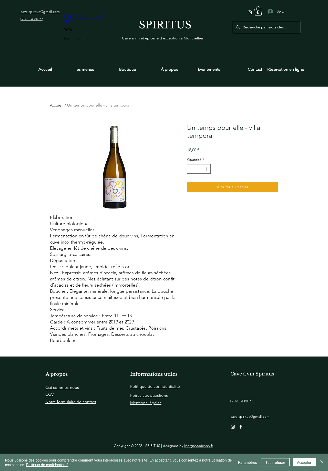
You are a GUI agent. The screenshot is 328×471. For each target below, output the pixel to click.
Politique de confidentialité (47, 464)
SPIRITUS (165, 25)
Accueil (57, 105)
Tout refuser (275, 462)
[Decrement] (191, 168)
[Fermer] (322, 462)
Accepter (304, 462)
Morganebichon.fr (198, 445)
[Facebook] (240, 426)
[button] (258, 11)
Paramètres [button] (247, 462)
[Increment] (206, 168)
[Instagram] (249, 12)
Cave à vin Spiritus (252, 374)
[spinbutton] (198, 168)
